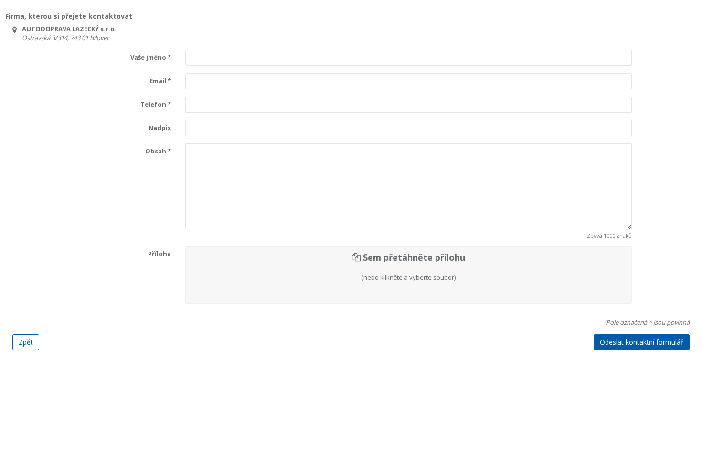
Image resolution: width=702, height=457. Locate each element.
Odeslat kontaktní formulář (641, 342)
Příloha (159, 254)
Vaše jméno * (150, 57)
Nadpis (160, 127)
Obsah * (158, 151)
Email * (160, 80)
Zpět (26, 342)
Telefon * (155, 104)
